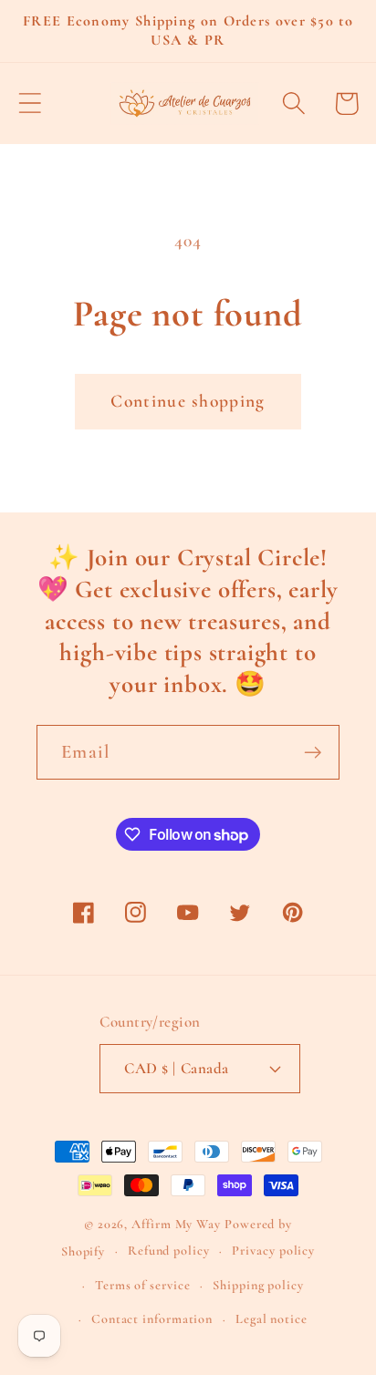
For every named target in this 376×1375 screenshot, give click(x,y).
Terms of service (143, 1285)
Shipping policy (258, 1285)
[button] (30, 103)
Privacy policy (273, 1250)
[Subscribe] (313, 753)
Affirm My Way (176, 1224)
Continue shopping (187, 401)
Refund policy (169, 1250)
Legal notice (271, 1319)
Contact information (152, 1319)
